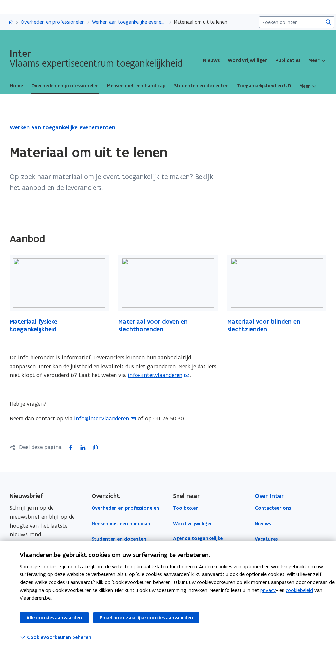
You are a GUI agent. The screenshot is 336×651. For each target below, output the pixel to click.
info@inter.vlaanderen (155, 375)
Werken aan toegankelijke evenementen (129, 22)
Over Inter (269, 496)
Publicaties (287, 60)
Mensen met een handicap (121, 523)
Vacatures (266, 539)
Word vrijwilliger (247, 60)
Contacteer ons (273, 508)
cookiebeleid (299, 590)
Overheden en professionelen (53, 22)
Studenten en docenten (119, 539)
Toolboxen (186, 508)
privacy (268, 590)
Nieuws (211, 60)
